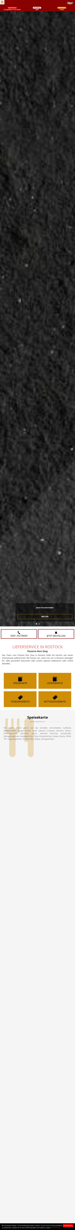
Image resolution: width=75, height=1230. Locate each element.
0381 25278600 (18, 635)
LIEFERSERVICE (55, 683)
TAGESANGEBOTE (20, 701)
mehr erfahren (55, 1227)
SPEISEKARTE (20, 683)
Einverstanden (68, 1225)
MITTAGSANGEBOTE (55, 701)
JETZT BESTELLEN (56, 635)
